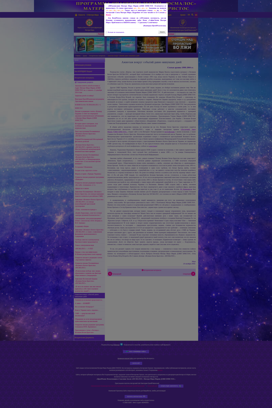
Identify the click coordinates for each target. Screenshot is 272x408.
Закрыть (162, 32)
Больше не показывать (116, 32)
